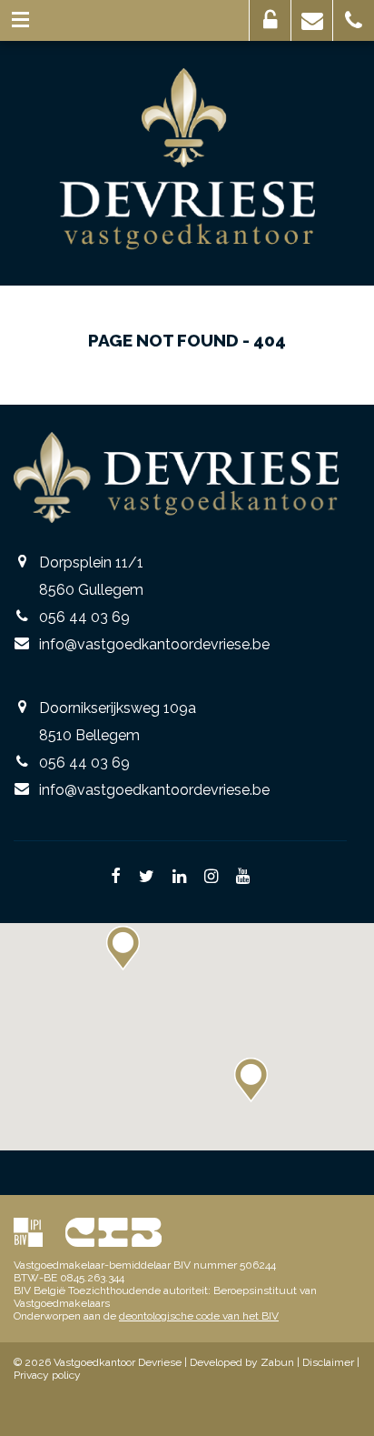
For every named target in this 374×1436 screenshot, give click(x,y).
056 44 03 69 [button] (353, 20)
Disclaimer (328, 1362)
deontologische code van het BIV (199, 1316)
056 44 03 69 (84, 617)
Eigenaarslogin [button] (270, 20)
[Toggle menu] (20, 20)
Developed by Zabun (242, 1362)
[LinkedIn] (179, 877)
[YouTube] (242, 877)
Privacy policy (47, 1375)
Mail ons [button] (311, 20)
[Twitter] (146, 877)
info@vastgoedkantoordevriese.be (154, 644)
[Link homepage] (187, 159)
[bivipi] (28, 1232)
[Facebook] (115, 877)
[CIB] (113, 1232)
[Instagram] (211, 877)
